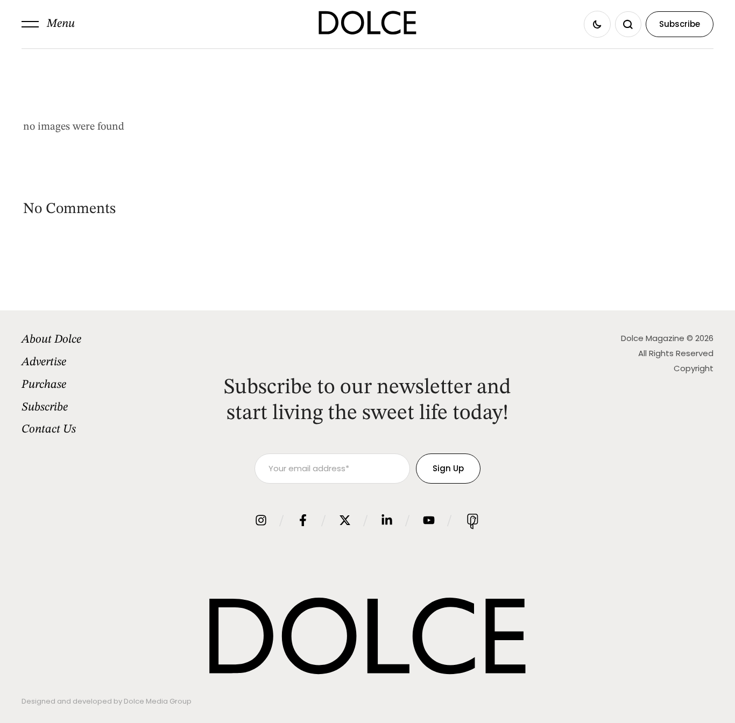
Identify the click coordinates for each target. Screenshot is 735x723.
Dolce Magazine (652, 338)
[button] (48, 24)
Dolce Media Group (158, 701)
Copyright (693, 368)
